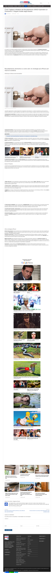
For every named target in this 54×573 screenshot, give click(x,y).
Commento (6, 518)
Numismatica (30, 551)
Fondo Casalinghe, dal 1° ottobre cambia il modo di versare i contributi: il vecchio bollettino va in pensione (20, 561)
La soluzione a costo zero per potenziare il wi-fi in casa (20, 544)
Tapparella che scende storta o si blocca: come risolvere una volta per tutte (21, 539)
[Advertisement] (27, 62)
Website (20, 506)
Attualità (29, 553)
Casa (18, 13)
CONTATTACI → (7, 554)
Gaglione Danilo (8, 13)
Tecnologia (29, 549)
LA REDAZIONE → (7, 552)
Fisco (28, 545)
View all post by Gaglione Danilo (13, 506)
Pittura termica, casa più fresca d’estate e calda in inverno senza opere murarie (21, 554)
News (28, 555)
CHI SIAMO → (7, 549)
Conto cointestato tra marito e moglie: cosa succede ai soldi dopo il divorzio (21, 549)
